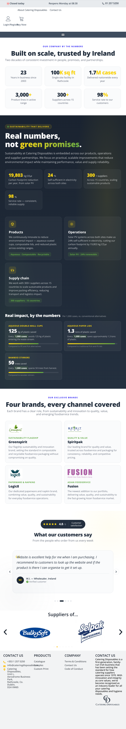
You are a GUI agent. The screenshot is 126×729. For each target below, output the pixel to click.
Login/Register (11, 24)
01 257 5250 (112, 3)
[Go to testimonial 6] (71, 601)
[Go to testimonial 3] (60, 601)
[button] (5, 632)
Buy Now (21, 24)
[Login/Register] (8, 18)
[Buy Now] (21, 18)
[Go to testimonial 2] (57, 601)
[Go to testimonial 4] (64, 601)
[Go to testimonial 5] (68, 601)
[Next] (116, 572)
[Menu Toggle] (63, 34)
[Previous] (10, 572)
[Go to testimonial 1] (55, 601)
